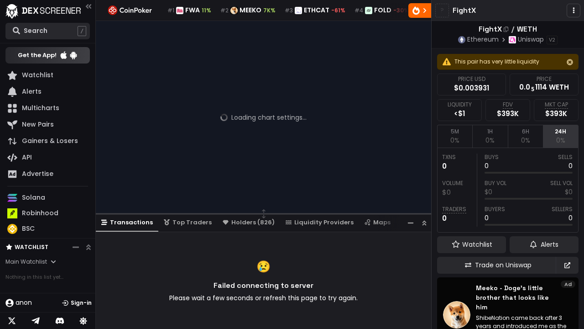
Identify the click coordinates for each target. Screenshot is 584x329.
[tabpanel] (508, 190)
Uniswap (531, 39)
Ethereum (483, 39)
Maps (382, 222)
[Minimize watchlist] (76, 247)
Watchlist (31, 247)
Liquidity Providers (324, 222)
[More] (573, 10)
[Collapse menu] (88, 6)
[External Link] (567, 265)
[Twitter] (12, 321)
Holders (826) (253, 222)
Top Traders (192, 222)
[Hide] (570, 62)
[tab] (454, 136)
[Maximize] (424, 223)
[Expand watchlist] (88, 247)
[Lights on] (83, 321)
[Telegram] (35, 321)
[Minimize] (410, 223)
